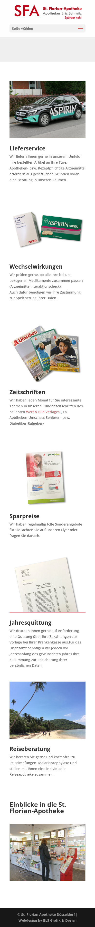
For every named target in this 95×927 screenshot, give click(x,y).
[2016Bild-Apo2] (47, 879)
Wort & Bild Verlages (43, 412)
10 (62, 875)
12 (70, 875)
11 (66, 875)
